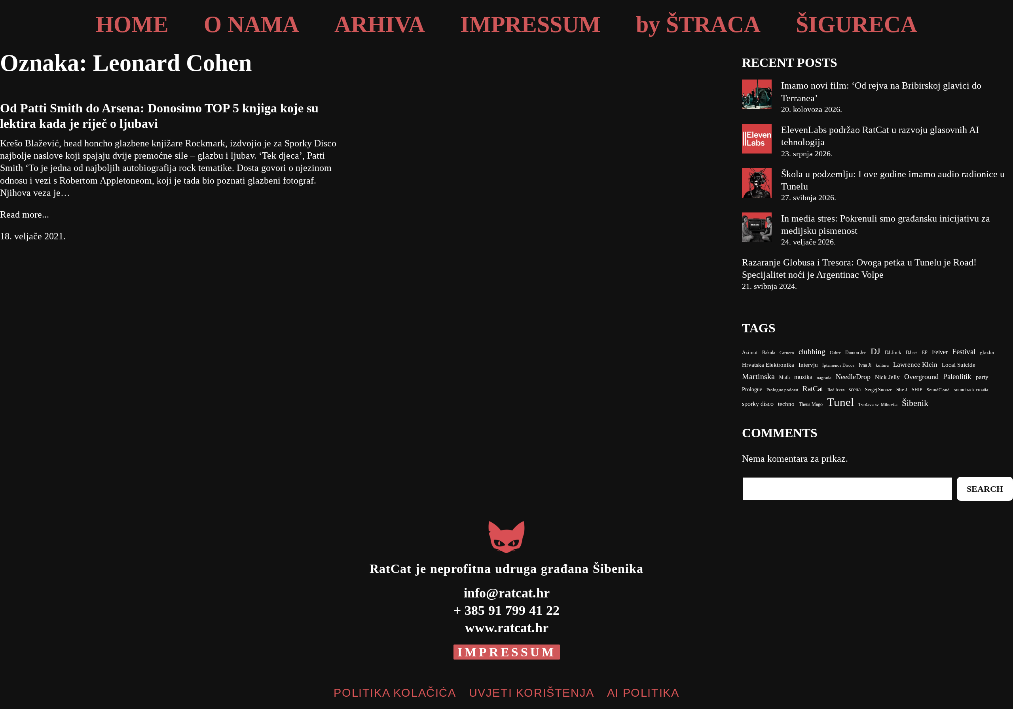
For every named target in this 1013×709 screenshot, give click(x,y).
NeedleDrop (853, 377)
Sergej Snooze (878, 389)
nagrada (824, 377)
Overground (921, 377)
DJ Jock (893, 352)
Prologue (752, 389)
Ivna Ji (865, 365)
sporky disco (758, 404)
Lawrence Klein (915, 364)
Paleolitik (957, 376)
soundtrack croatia (971, 389)
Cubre (835, 352)
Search (985, 489)
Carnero (787, 353)
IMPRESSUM (506, 652)
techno (786, 404)
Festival (963, 351)
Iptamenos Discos (838, 365)
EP (925, 352)
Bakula (768, 352)
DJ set (912, 352)
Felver (940, 352)
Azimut (750, 352)
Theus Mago (811, 404)
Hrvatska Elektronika (768, 365)
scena (855, 389)
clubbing (812, 352)
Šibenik (915, 403)
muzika (803, 377)
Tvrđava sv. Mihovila (877, 404)
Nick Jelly (887, 377)
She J (901, 389)
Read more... (24, 214)
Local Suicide (958, 365)
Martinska (758, 376)
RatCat (812, 389)
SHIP (917, 389)
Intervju (808, 365)
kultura (882, 365)
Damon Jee (855, 352)
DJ (875, 351)
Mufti (784, 377)
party (982, 377)
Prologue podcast (782, 390)
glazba (987, 352)
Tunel (840, 402)
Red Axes (835, 390)
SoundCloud (938, 389)
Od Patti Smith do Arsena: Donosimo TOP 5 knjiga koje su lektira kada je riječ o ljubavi (159, 115)
